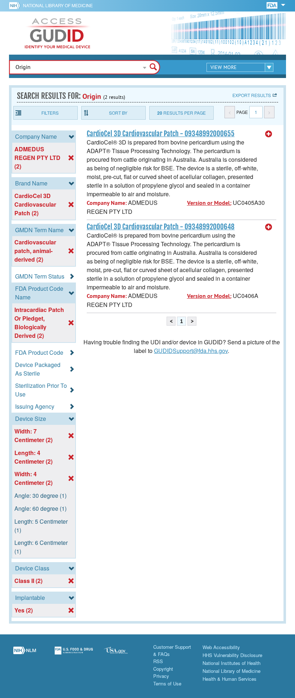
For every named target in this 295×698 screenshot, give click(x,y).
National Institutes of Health (231, 663)
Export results (251, 95)
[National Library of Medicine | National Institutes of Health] (24, 654)
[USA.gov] (123, 654)
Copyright (163, 668)
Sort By (118, 113)
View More (223, 67)
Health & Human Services (230, 678)
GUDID (58, 33)
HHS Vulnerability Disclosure (232, 655)
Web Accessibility (221, 647)
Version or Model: (209, 203)
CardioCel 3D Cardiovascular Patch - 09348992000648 (161, 226)
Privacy (161, 675)
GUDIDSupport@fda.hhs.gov (191, 350)
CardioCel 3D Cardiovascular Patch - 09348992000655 (161, 133)
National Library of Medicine (58, 5)
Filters (50, 113)
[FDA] (272, 5)
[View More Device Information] (268, 134)
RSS (158, 661)
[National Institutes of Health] (16, 5)
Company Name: (107, 203)
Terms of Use (167, 683)
